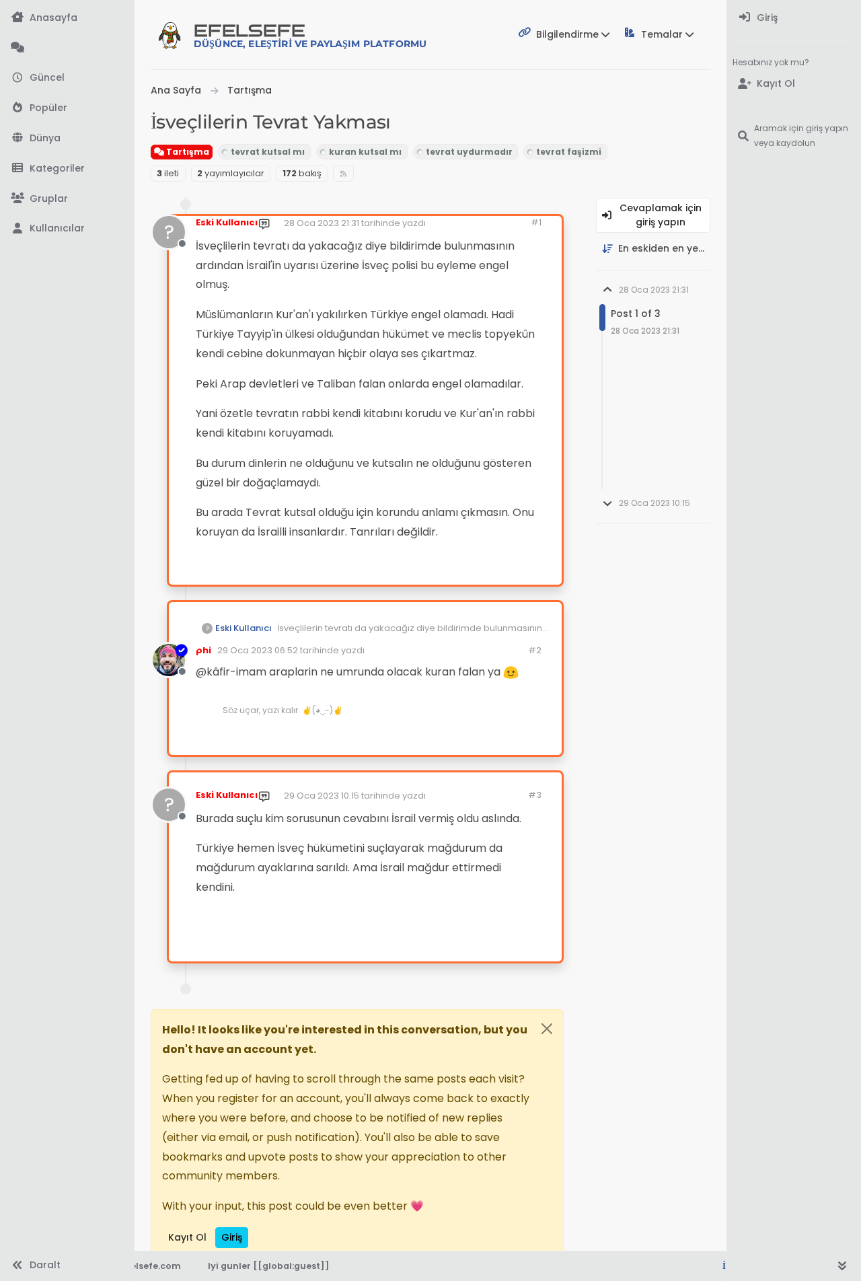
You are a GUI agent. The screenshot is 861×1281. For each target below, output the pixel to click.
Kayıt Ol (187, 1237)
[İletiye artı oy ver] (436, 568)
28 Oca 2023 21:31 (321, 223)
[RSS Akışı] (343, 173)
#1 (536, 222)
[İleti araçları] (510, 568)
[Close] (547, 1029)
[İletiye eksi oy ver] (483, 568)
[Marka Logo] (169, 35)
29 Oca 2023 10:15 (321, 795)
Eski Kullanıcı (227, 222)
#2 (534, 650)
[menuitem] (794, 17)
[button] (66, 168)
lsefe (310, 35)
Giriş (231, 1237)
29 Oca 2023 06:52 (257, 650)
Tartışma (186, 151)
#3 (534, 795)
